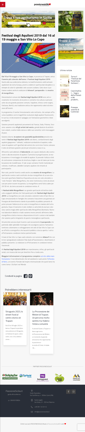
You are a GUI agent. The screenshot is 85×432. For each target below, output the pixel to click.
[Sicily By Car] (8, 376)
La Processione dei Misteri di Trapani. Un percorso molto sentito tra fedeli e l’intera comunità (40, 318)
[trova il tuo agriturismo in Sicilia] (28, 19)
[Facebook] (68, 391)
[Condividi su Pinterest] (31, 276)
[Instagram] (73, 391)
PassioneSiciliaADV (54, 424)
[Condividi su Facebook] (26, 276)
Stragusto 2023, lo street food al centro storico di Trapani (14, 316)
